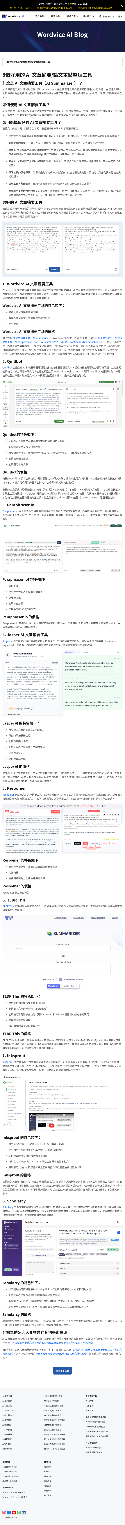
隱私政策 (47, 1481)
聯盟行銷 (47, 1490)
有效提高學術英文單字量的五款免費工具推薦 (36, 1342)
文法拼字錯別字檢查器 (53, 1396)
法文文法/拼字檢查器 (52, 1425)
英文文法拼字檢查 (51, 1401)
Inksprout (8, 1062)
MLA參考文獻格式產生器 (96, 1426)
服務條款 (47, 1486)
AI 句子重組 (7, 1434)
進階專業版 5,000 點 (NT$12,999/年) (97, 7)
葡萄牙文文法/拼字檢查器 (54, 1444)
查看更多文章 (62, 1370)
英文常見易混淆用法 (94, 1452)
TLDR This (8, 906)
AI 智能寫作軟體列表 (10, 1476)
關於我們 (47, 1467)
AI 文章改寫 (7, 1406)
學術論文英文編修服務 (74, 1353)
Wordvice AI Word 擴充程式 (13, 1492)
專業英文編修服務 (9, 1481)
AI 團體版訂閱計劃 (9, 1471)
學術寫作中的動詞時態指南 (78, 1342)
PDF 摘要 (89, 1410)
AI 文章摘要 (7, 1420)
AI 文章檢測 (7, 1430)
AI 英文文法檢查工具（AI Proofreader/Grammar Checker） (73, 342)
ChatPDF (89, 1401)
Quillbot (7, 367)
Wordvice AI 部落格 (94, 1447)
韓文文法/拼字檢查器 (52, 1410)
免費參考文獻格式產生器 (96, 1417)
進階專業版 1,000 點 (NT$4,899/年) (55, 7)
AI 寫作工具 (7, 1396)
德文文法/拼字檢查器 (52, 1430)
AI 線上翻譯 (7, 1415)
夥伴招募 (47, 1495)
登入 (120, 16)
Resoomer (8, 794)
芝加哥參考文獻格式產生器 (97, 1431)
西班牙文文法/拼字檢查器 (54, 1420)
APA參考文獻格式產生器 (95, 1422)
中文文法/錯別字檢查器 (53, 1406)
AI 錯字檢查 (7, 1444)
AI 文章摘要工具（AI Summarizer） (32, 338)
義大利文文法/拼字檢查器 (54, 1449)
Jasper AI (7, 641)
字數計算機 (7, 1449)
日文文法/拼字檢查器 (52, 1415)
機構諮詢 (47, 1476)
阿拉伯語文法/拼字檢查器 (54, 1439)
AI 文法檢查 (7, 1401)
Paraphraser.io (10, 511)
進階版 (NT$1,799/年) (20, 7)
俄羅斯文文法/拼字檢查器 (54, 1434)
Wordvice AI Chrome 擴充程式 (14, 1497)
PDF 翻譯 (89, 1406)
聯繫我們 (47, 1471)
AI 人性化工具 (8, 1410)
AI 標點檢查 (7, 1439)
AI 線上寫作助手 (103, 338)
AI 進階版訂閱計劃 (9, 1467)
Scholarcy (7, 1207)
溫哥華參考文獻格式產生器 (97, 1436)
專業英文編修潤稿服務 (47, 1353)
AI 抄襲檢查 (7, 1425)
